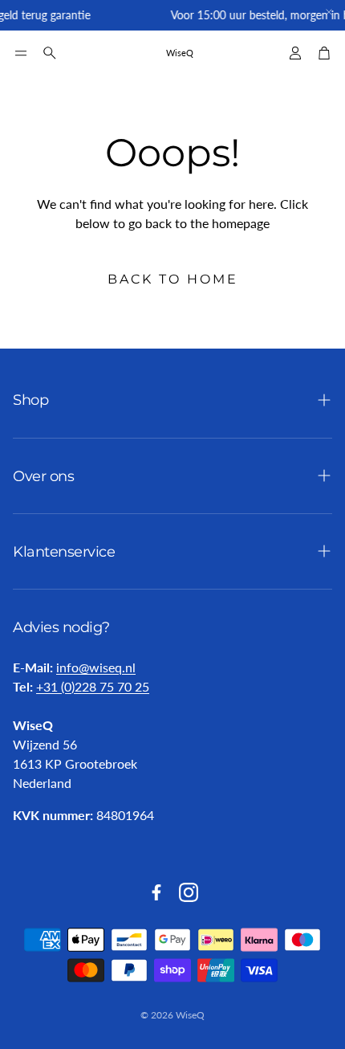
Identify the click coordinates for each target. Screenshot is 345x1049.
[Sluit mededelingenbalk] (329, 12)
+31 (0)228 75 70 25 (92, 686)
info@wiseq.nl (96, 667)
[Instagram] (188, 892)
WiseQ (179, 52)
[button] (21, 53)
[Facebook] (156, 892)
